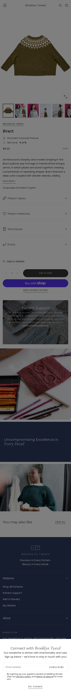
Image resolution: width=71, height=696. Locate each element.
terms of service (45, 676)
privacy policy (23, 676)
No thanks (35, 686)
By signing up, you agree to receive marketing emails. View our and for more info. (35, 676)
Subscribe (56, 667)
